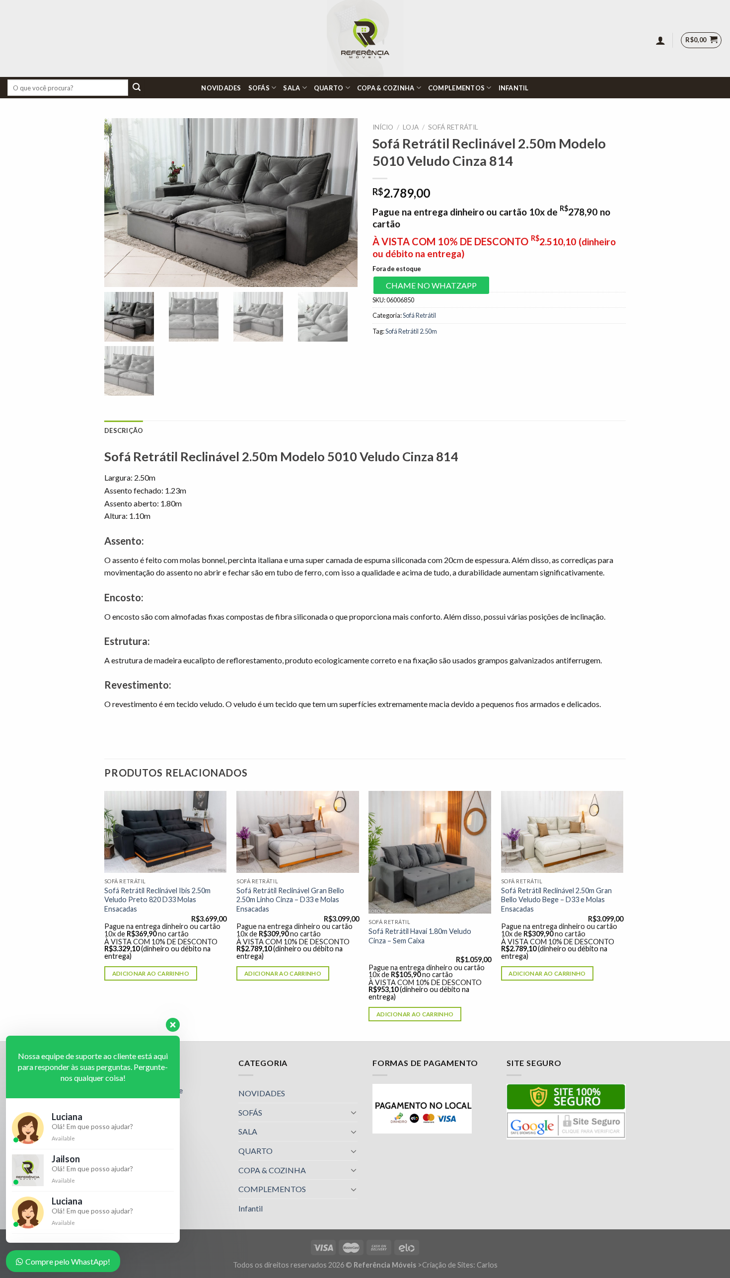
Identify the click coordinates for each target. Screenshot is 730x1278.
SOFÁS (259, 88)
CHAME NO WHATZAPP (431, 285)
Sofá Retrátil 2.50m (411, 331)
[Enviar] (136, 87)
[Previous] (104, 915)
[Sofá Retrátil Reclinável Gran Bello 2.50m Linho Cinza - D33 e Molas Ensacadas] (297, 831)
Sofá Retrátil (453, 127)
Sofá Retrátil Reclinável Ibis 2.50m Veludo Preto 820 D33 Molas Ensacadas (157, 899)
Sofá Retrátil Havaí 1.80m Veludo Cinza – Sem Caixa (419, 936)
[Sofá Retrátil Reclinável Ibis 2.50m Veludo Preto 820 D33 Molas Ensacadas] (165, 831)
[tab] (123, 430)
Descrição (123, 430)
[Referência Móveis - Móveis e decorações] (365, 38)
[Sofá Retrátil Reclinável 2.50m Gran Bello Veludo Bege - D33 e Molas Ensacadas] (562, 831)
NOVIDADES (221, 88)
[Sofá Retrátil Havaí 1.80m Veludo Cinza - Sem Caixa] (429, 852)
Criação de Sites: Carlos (460, 1265)
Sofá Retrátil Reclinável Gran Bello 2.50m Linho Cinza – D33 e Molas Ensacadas (290, 899)
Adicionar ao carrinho (150, 973)
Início (382, 127)
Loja (411, 127)
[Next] (622, 915)
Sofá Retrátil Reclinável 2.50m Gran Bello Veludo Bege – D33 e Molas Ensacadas (556, 899)
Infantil (514, 88)
